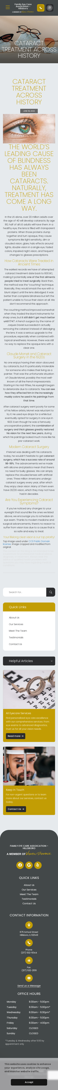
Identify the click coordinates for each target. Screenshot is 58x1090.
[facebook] (20, 865)
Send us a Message (29, 986)
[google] (29, 865)
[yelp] (38, 865)
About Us (14, 617)
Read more (14, 736)
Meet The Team (18, 631)
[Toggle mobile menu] (8, 7)
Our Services (16, 624)
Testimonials (16, 637)
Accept (29, 1082)
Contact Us (15, 644)
